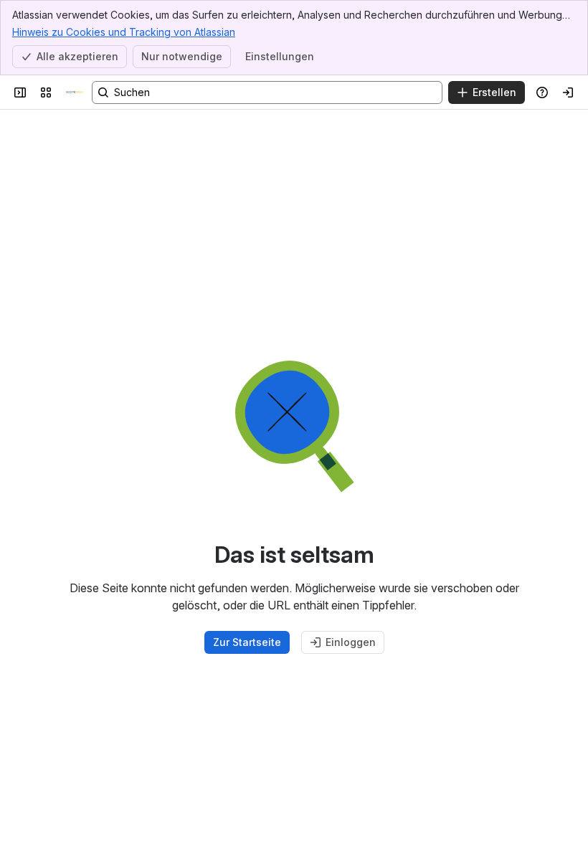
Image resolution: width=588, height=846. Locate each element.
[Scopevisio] (74, 92)
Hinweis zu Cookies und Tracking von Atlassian (123, 32)
